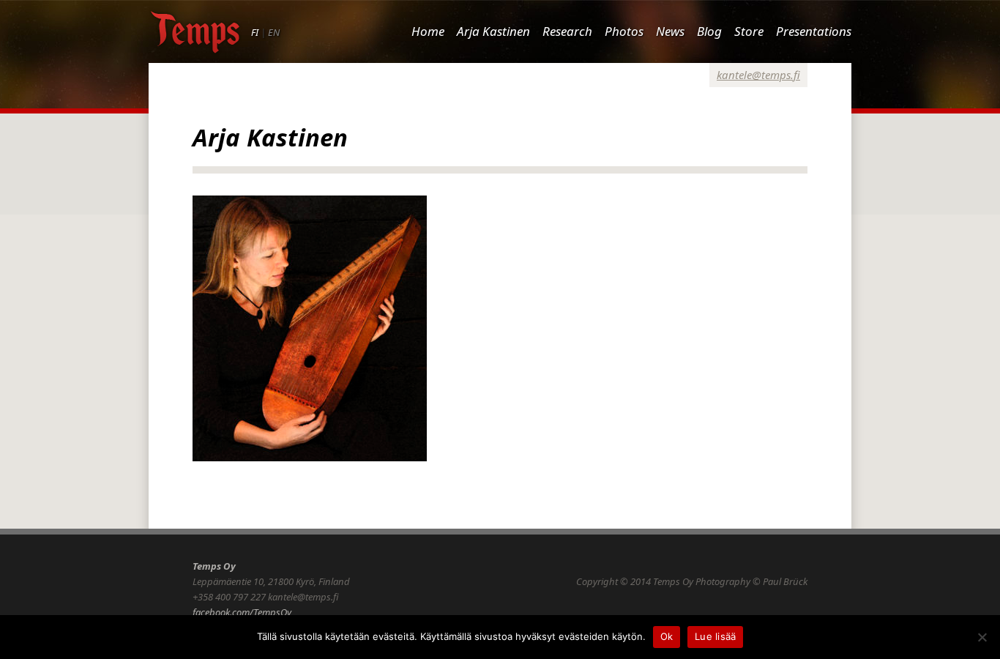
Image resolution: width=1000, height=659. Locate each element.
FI (254, 32)
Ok (666, 636)
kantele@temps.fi (758, 74)
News (670, 31)
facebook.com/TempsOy (242, 612)
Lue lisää (715, 636)
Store (749, 31)
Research (567, 31)
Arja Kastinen (493, 31)
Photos (624, 31)
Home (427, 31)
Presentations (813, 31)
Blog (709, 31)
